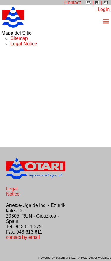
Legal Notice (23, 43)
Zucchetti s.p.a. (67, 257)
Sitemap (19, 38)
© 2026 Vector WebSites (94, 257)
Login (104, 9)
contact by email (23, 237)
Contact (72, 2)
